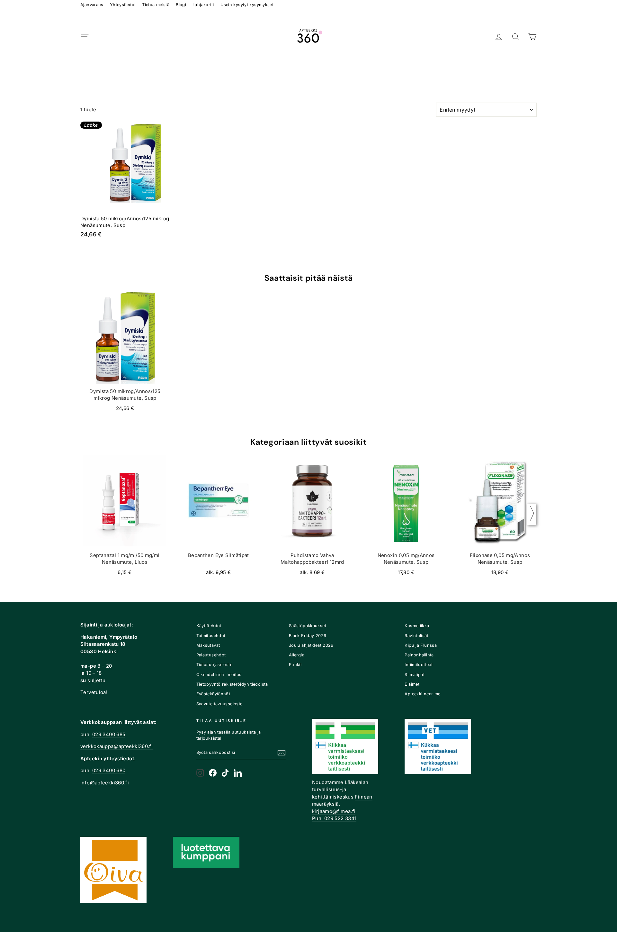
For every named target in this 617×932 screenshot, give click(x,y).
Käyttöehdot (208, 625)
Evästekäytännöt (213, 693)
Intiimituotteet (419, 664)
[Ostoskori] (532, 37)
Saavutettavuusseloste (219, 703)
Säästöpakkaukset (307, 625)
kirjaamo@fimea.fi (333, 811)
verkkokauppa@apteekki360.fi (116, 746)
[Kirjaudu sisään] (498, 37)
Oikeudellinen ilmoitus (219, 674)
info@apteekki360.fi (104, 783)
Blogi (181, 4)
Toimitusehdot (211, 635)
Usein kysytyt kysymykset (246, 4)
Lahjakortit (203, 4)
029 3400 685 (109, 734)
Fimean (363, 797)
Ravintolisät (416, 635)
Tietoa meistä (155, 4)
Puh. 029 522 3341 (334, 818)
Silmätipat (415, 674)
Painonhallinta (419, 655)
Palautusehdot (211, 655)
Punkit (295, 664)
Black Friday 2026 (307, 635)
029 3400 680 (109, 770)
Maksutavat (208, 645)
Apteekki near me (422, 693)
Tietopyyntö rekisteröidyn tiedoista (232, 684)
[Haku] (515, 37)
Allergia (296, 655)
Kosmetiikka (417, 625)
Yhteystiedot (123, 4)
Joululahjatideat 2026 (311, 645)
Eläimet (412, 684)
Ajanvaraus (91, 4)
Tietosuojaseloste (214, 664)
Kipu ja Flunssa (421, 645)
